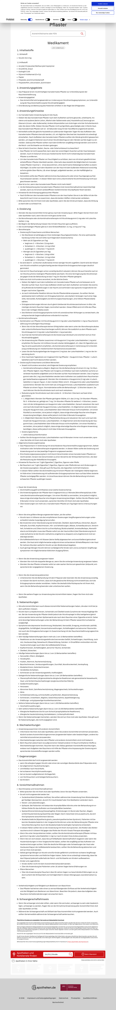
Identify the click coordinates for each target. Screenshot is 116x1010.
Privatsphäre (75, 998)
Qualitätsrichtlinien (90, 998)
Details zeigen (84, 19)
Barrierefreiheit (58, 1002)
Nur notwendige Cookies (103, 12)
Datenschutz (63, 998)
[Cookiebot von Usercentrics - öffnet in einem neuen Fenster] (10, 20)
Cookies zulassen (103, 3)
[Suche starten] (82, 33)
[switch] (48, 19)
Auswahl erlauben (103, 8)
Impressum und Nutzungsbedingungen (41, 998)
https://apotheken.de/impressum (78, 942)
